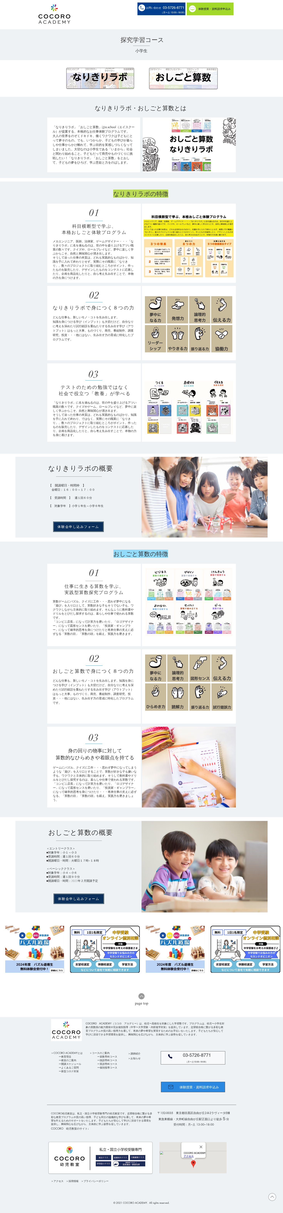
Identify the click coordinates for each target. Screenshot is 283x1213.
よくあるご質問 (70, 1067)
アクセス (59, 1181)
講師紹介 (136, 1053)
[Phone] (170, 1056)
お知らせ (136, 1058)
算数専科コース (108, 1056)
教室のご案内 (68, 1060)
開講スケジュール (71, 1064)
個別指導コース (108, 1067)
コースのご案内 (101, 1053)
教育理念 (66, 1056)
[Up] (141, 996)
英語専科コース (108, 1064)
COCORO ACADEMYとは (68, 1053)
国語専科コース (108, 1060)
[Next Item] (276, 949)
